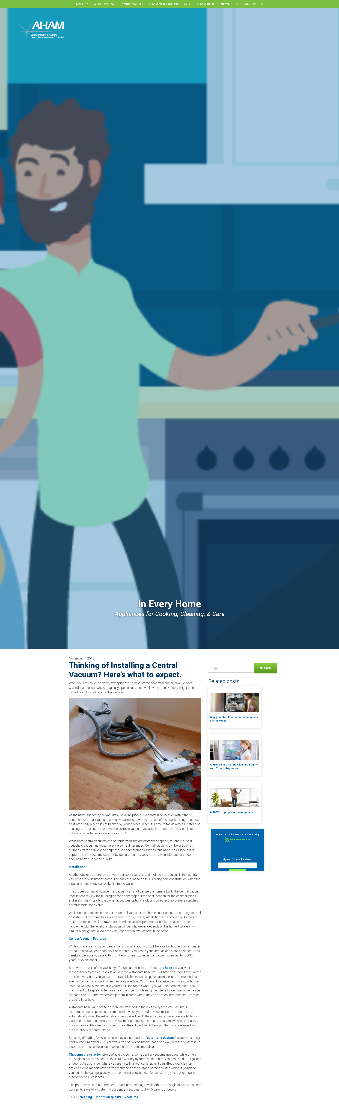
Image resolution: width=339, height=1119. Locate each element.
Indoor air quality (108, 1097)
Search (262, 668)
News (225, 4)
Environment (131, 4)
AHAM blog (206, 4)
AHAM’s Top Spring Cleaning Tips (231, 812)
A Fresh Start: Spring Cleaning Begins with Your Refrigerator (234, 766)
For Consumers (249, 4)
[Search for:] (230, 668)
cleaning (85, 1097)
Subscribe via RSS (239, 839)
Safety (82, 4)
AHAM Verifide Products (170, 4)
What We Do (104, 4)
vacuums (131, 1097)
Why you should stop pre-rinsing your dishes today (234, 718)
